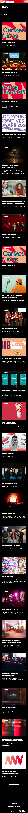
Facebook (25, 810)
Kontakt (14, 801)
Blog (4, 7)
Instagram (20, 810)
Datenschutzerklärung (14, 806)
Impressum (14, 803)
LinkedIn (23, 810)
